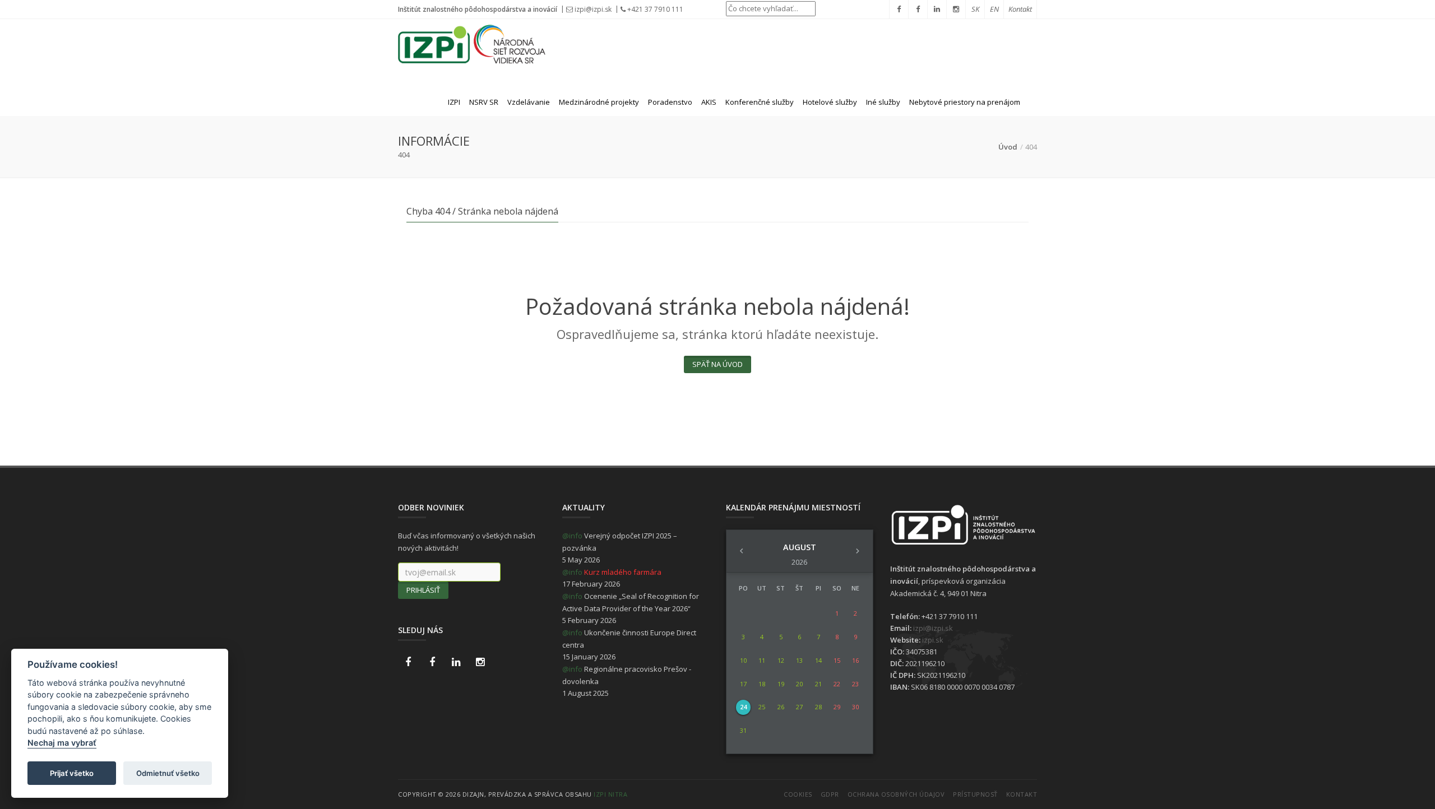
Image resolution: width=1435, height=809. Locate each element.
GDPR (830, 794)
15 (837, 660)
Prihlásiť (423, 590)
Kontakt (1022, 794)
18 (761, 684)
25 (761, 707)
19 (780, 684)
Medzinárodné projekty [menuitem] (599, 102)
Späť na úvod (717, 364)
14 (818, 660)
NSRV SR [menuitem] (483, 102)
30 (855, 707)
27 (799, 707)
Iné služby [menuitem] (883, 102)
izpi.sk (932, 640)
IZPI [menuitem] (454, 102)
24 (743, 707)
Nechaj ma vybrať (61, 743)
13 (799, 660)
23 (855, 684)
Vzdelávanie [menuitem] (528, 102)
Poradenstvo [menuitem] (670, 102)
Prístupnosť (975, 794)
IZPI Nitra (610, 794)
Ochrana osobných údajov (896, 794)
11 (761, 660)
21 (818, 684)
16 (855, 660)
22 (837, 684)
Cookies (798, 794)
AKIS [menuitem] (708, 102)
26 (780, 707)
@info (572, 536)
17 (743, 684)
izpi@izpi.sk (593, 9)
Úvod (1007, 147)
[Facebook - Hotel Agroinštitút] (408, 662)
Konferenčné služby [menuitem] (759, 102)
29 (837, 707)
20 (799, 684)
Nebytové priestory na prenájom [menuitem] (964, 102)
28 (818, 707)
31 (743, 730)
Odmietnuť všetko (168, 773)
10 (743, 660)
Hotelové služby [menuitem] (830, 102)
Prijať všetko (72, 773)
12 (780, 660)
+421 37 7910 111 (654, 9)
